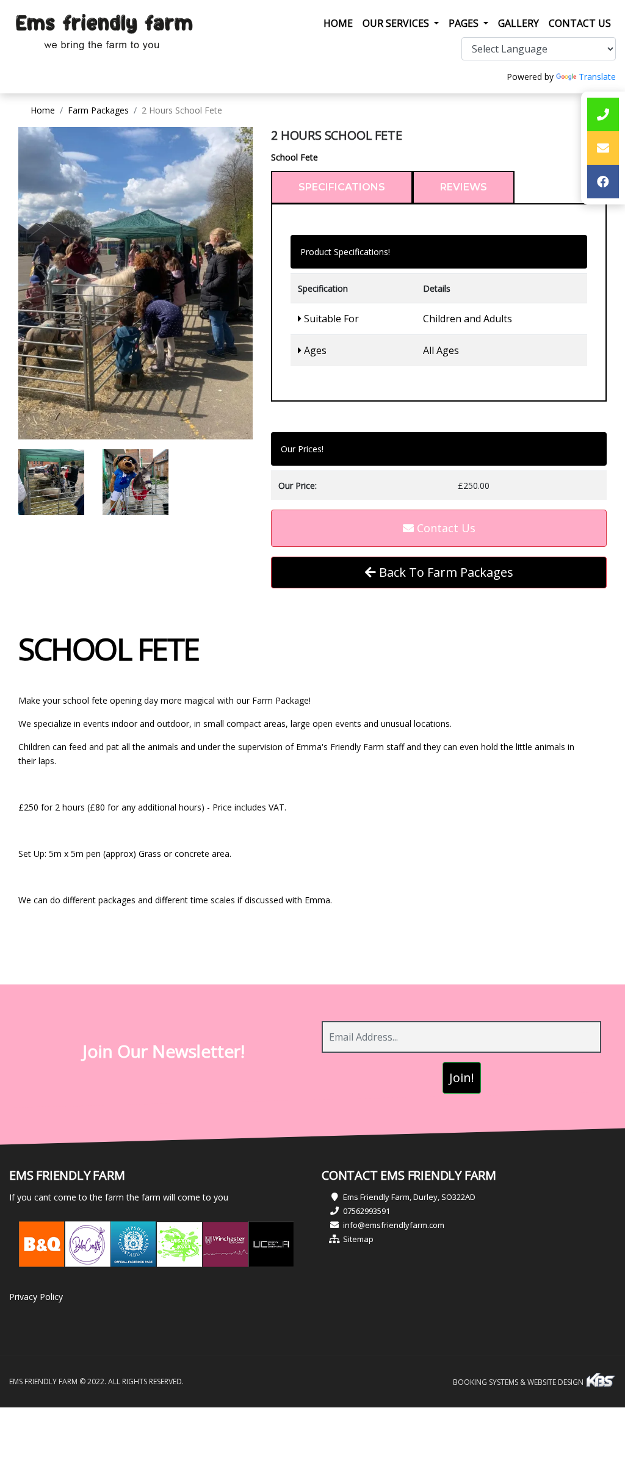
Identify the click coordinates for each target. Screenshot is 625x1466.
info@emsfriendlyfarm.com (393, 1224)
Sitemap (358, 1238)
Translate (597, 76)
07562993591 (366, 1210)
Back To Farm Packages (444, 572)
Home (340, 23)
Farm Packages (98, 110)
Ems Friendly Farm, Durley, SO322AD (409, 1196)
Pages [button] (465, 23)
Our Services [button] (397, 23)
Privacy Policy (36, 1296)
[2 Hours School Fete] (135, 283)
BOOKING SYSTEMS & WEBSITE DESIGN (519, 1382)
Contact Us (580, 23)
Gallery (518, 23)
